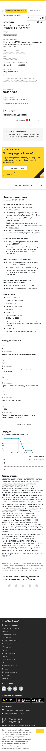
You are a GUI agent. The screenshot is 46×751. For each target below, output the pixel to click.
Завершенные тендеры (10, 628)
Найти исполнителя (9, 653)
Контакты (5, 678)
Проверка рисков (11, 111)
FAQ (3, 663)
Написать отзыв (35, 11)
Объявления (6, 647)
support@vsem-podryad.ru (14, 713)
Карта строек (6, 637)
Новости (5, 669)
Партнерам (6, 675)
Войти (9, 174)
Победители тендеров (10, 625)
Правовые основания (9, 672)
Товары (4, 650)
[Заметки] (38, 22)
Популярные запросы (9, 666)
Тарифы (4, 656)
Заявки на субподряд (9, 634)
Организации (6, 644)
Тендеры (5, 631)
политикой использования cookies (14, 744)
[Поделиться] (41, 22)
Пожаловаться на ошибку (12, 15)
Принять (40, 731)
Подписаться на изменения (16, 11)
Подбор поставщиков (9, 641)
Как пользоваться (8, 659)
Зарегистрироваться (15, 168)
